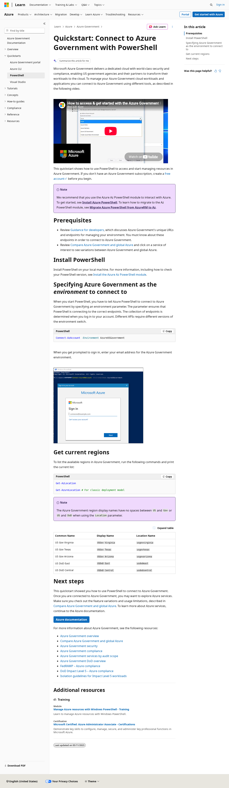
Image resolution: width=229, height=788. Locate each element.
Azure (68, 26)
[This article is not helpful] (220, 71)
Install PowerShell (196, 38)
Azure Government (88, 26)
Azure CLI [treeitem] (15, 69)
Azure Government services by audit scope (89, 656)
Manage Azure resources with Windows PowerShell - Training (91, 709)
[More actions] (172, 27)
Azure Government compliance (81, 651)
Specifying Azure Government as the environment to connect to (204, 46)
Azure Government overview (79, 636)
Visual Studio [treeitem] (18, 82)
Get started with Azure (209, 14)
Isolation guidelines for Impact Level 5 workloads (93, 676)
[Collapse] (44, 23)
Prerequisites (194, 33)
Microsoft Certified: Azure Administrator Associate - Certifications (94, 724)
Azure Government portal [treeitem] (25, 62)
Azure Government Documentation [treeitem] (18, 40)
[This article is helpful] (215, 71)
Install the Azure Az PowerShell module (119, 275)
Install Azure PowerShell (99, 202)
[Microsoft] (6, 5)
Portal (185, 14)
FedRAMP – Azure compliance (80, 666)
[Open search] (211, 5)
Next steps (192, 58)
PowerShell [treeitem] (17, 75)
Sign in (220, 4)
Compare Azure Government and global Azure (101, 245)
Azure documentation (71, 620)
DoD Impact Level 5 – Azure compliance (86, 671)
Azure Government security (79, 646)
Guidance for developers (87, 230)
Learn (57, 26)
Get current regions (197, 54)
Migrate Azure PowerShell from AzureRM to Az (123, 207)
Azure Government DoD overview (83, 661)
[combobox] (24, 31)
